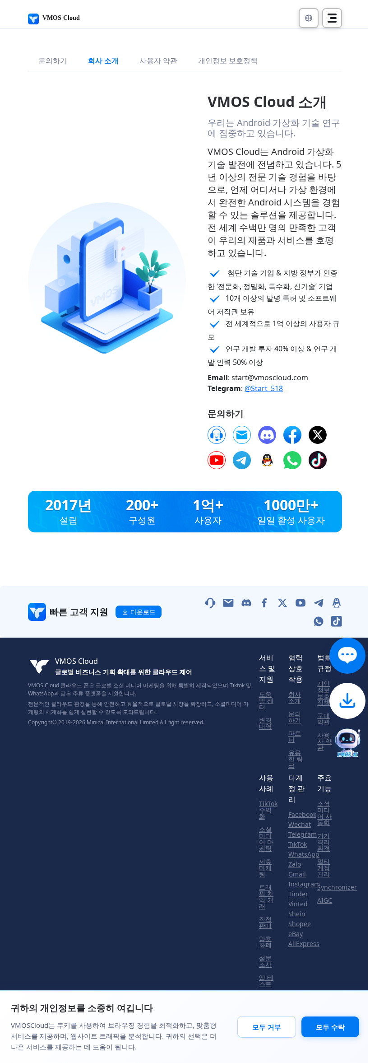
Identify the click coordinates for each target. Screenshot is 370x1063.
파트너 (294, 736)
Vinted (298, 904)
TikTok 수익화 (268, 810)
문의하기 (52, 60)
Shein (296, 914)
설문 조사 (265, 961)
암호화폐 (265, 942)
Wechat (299, 824)
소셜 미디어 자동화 (324, 813)
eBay (295, 934)
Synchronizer (337, 887)
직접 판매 (265, 922)
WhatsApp (303, 854)
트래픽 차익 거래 (266, 896)
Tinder (298, 894)
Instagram (304, 884)
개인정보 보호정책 (228, 60)
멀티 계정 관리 (323, 867)
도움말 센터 (266, 700)
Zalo (294, 864)
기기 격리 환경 (323, 842)
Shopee (299, 924)
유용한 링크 (295, 759)
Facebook (302, 814)
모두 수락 (330, 1026)
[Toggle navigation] (332, 18)
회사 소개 (103, 60)
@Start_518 (264, 388)
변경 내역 (265, 723)
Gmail (297, 874)
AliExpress (303, 944)
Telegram (302, 834)
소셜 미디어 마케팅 (266, 839)
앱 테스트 (266, 980)
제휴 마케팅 (265, 867)
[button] (309, 18)
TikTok (297, 844)
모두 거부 (266, 1026)
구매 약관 (323, 719)
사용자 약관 (158, 60)
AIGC (324, 900)
